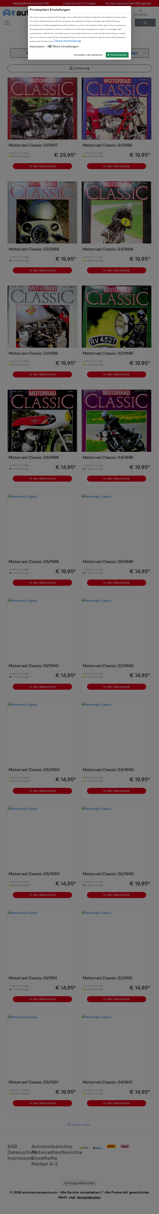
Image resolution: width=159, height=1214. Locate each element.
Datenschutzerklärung (67, 41)
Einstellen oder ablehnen (88, 55)
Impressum (37, 46)
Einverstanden (119, 55)
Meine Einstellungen (65, 46)
